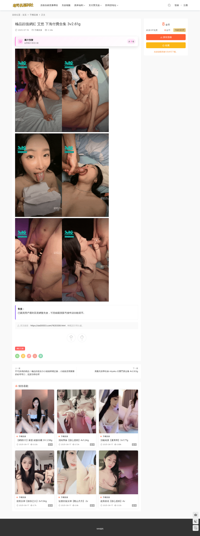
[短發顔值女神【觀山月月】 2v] (76, 472)
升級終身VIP (179, 30)
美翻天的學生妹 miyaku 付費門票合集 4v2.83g (116, 371)
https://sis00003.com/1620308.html (47, 325)
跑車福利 (78, 5)
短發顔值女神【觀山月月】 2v (73, 501)
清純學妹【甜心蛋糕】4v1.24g (74, 440)
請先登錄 (167, 37)
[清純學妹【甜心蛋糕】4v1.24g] (76, 411)
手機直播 (38, 30)
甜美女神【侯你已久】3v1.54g (32, 501)
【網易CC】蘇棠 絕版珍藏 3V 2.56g (34, 440)
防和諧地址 (110, 5)
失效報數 (66, 5)
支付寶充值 (94, 5)
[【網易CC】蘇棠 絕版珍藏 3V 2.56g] (34, 411)
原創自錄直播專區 (49, 5)
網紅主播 (20, 348)
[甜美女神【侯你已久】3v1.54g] (34, 472)
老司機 (23, 5)
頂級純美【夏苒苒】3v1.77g (114, 440)
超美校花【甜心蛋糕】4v (112, 501)
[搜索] (169, 5)
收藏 (167, 45)
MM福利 (100, 529)
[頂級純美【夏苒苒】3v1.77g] (118, 411)
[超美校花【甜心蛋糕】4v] (118, 472)
